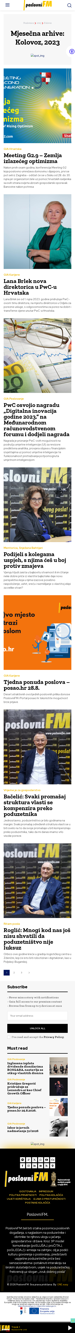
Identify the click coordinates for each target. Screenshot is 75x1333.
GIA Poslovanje (14, 398)
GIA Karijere (12, 275)
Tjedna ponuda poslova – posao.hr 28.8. (37, 684)
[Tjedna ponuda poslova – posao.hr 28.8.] (37, 632)
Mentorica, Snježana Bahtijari (23, 548)
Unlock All (37, 1028)
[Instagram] (28, 1165)
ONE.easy (62, 1284)
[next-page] (29, 973)
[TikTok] (28, 1159)
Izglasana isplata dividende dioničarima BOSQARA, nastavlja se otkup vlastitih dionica (25, 1068)
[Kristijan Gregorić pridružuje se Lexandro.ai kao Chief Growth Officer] (59, 1087)
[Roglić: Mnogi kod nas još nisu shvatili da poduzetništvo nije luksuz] (37, 880)
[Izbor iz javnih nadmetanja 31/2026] (59, 1127)
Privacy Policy (54, 1037)
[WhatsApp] (40, 1159)
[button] (70, 1328)
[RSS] (46, 1165)
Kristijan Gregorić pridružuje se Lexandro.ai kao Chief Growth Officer (24, 1088)
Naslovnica (28, 23)
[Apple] (52, 1165)
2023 (39, 23)
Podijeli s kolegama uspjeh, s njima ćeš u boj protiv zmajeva (35, 560)
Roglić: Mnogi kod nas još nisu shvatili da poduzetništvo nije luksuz (37, 939)
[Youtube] (46, 1159)
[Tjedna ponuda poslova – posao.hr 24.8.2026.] (59, 1107)
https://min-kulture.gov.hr (46, 1306)
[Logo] (37, 1179)
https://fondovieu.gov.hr (27, 1306)
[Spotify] (22, 1159)
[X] (34, 1159)
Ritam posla (12, 924)
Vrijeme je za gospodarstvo (22, 790)
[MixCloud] (52, 1159)
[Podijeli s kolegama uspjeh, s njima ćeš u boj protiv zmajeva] (37, 504)
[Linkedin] (34, 1165)
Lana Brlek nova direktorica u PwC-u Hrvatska (30, 287)
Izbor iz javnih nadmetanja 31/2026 (22, 1129)
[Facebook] (22, 1165)
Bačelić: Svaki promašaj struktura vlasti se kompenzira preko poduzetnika (35, 805)
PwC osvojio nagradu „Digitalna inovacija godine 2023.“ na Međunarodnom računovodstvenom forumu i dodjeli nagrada (37, 419)
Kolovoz (48, 23)
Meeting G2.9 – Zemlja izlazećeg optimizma (33, 158)
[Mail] (40, 1165)
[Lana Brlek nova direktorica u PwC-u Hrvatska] (37, 231)
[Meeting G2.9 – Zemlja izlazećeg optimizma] (37, 105)
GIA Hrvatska (12, 149)
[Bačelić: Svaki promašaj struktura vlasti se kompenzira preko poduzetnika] (37, 746)
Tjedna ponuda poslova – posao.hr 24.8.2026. (26, 1108)
